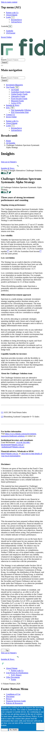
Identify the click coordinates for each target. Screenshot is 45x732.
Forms (13, 679)
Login (8, 17)
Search (3, 60)
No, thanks (14, 730)
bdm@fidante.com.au (9, 454)
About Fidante (11, 15)
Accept (4, 730)
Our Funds (10, 87)
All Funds (15, 90)
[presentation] (16, 60)
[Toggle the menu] (2, 65)
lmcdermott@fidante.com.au (12, 445)
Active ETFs (16, 103)
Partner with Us (12, 13)
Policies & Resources (14, 703)
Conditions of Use (13, 694)
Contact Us (10, 115)
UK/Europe (10, 33)
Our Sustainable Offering (21, 110)
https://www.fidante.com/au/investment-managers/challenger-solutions (18, 435)
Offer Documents (13, 677)
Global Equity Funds (19, 94)
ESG (8, 108)
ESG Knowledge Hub (20, 112)
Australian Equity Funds (20, 92)
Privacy (9, 699)
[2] (2, 417)
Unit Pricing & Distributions (17, 673)
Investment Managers (14, 85)
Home (8, 141)
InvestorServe (16, 20)
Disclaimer (10, 696)
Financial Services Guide (16, 701)
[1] (2, 412)
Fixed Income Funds (19, 99)
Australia (9, 31)
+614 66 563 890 (22, 442)
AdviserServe (16, 22)
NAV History (16, 675)
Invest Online (6, 37)
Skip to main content (9, 2)
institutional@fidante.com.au (13, 447)
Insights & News (12, 105)
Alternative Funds (18, 96)
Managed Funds (17, 101)
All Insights (10, 143)
